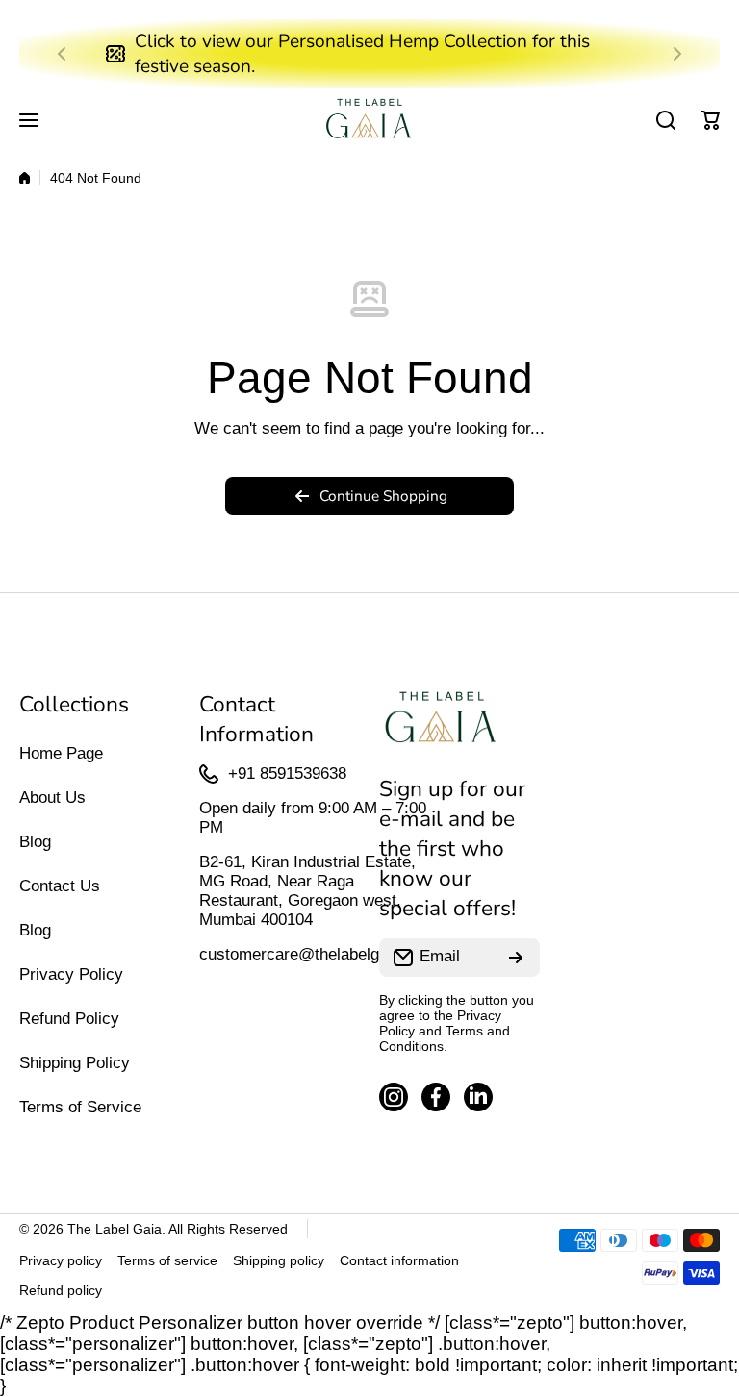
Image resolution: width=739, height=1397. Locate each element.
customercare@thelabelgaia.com (317, 954)
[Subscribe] (516, 957)
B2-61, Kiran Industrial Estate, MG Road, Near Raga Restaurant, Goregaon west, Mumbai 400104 (307, 891)
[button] (67, 53)
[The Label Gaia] (369, 120)
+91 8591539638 (287, 773)
